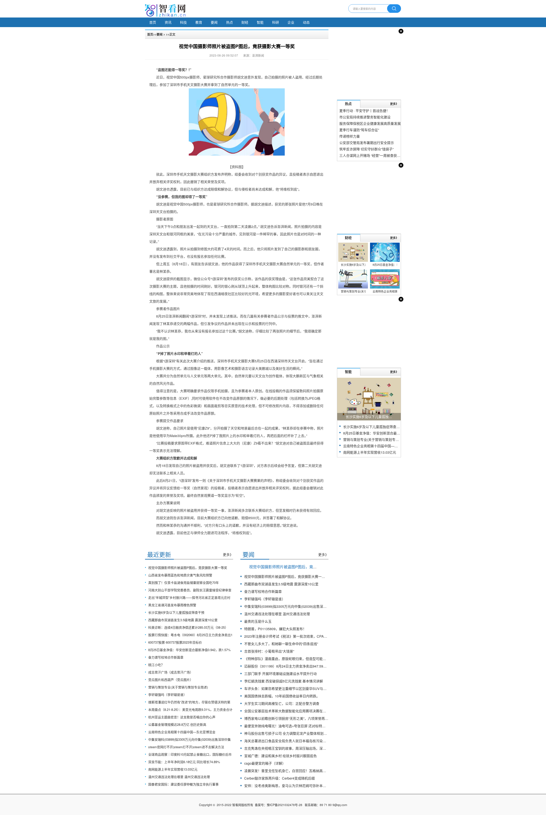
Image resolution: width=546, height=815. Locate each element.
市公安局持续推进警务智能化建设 (365, 117)
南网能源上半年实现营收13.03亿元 (172, 769)
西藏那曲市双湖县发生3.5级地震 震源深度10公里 (183, 620)
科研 (275, 22)
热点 (229, 22)
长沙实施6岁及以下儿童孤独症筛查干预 (176, 612)
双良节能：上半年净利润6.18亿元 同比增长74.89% (184, 762)
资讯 (168, 22)
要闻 (214, 22)
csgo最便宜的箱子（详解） (265, 763)
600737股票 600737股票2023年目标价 (175, 642)
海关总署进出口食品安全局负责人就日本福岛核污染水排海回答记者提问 (298, 740)
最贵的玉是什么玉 (258, 621)
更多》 (228, 554)
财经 (244, 22)
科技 (183, 22)
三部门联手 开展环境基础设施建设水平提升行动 (280, 673)
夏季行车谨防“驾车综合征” (359, 129)
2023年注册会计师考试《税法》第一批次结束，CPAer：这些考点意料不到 (300, 636)
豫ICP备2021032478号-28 (284, 805)
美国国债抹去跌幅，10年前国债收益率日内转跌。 (282, 696)
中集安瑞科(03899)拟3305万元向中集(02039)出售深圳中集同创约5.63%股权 (302, 606)
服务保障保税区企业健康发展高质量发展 (370, 123)
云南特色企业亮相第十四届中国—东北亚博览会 (181, 732)
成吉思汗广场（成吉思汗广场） (170, 672)
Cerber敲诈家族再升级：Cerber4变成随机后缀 (279, 778)
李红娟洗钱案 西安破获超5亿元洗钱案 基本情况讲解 (283, 681)
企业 (291, 22)
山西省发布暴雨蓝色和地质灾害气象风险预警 (180, 575)
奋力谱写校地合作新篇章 (165, 657)
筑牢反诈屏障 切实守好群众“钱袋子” (366, 149)
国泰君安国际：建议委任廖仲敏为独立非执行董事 (183, 784)
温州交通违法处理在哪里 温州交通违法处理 (179, 776)
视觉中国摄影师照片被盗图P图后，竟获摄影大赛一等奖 (187, 567)
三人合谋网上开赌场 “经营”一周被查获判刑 (371, 155)
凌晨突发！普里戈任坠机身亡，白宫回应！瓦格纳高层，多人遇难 (293, 770)
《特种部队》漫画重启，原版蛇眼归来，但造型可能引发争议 (290, 658)
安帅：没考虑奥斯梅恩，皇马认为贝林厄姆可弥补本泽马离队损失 (293, 785)
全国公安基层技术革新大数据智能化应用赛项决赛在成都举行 (290, 711)
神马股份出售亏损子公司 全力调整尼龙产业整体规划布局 (287, 733)
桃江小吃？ (156, 664)
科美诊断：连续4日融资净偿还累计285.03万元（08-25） (188, 627)
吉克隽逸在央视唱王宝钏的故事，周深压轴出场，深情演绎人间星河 (295, 748)
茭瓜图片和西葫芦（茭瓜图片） (170, 679)
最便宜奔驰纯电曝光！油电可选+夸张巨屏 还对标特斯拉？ (288, 725)
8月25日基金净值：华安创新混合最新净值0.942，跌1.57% (189, 649)
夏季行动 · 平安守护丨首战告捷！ (364, 110)
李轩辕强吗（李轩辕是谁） (167, 694)
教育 (198, 22)
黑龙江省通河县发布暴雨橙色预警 (172, 605)
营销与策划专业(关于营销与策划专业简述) (178, 687)
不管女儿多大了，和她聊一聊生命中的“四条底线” (281, 643)
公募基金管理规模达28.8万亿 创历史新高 (177, 724)
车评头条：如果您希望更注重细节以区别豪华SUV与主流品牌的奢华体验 (299, 688)
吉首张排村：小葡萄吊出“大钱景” (269, 651)
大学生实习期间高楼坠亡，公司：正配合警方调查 (281, 703)
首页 (152, 22)
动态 (306, 22)
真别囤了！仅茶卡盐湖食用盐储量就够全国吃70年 (183, 582)
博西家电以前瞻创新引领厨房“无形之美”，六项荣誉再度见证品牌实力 (296, 718)
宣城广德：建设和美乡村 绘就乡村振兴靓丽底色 (280, 755)
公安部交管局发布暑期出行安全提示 (366, 142)
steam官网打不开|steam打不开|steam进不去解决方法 (186, 747)
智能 (260, 22)
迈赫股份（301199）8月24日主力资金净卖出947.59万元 (287, 666)
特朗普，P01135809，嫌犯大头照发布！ (275, 628)
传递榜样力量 (349, 136)
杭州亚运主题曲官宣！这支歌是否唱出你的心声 (181, 717)
